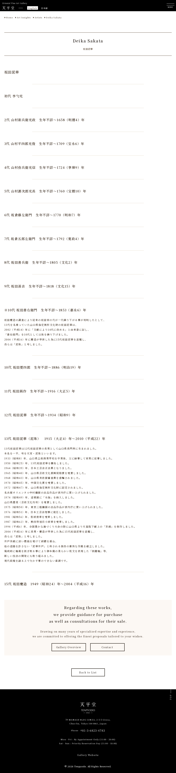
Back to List (88, 672)
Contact (107, 647)
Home (9, 17)
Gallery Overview (68, 647)
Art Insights (24, 17)
